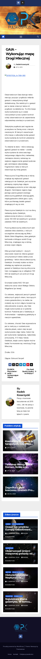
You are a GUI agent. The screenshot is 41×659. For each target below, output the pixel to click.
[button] (38, 37)
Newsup (33, 646)
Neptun (8, 572)
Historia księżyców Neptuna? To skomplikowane (16, 577)
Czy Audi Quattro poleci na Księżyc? (28, 371)
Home (10, 654)
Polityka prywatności (26, 654)
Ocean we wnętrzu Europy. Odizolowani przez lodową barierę (18, 529)
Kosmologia (18, 596)
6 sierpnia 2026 (13, 533)
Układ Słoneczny (17, 524)
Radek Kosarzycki (22, 64)
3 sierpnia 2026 (13, 581)
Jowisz (8, 524)
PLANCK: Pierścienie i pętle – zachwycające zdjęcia (12, 373)
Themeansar (20, 649)
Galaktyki (9, 596)
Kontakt (15, 654)
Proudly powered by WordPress (13, 646)
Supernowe (9, 548)
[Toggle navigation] (21, 36)
